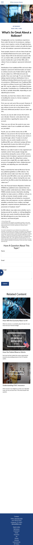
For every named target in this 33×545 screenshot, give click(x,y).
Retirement (16, 529)
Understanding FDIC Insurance (14, 385)
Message (4, 270)
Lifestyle (16, 540)
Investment (16, 531)
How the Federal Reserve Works (14, 352)
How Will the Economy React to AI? (15, 320)
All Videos (16, 544)
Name (3, 251)
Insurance (16, 534)
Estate (16, 532)
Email (2, 260)
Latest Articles (16, 542)
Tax (16, 536)
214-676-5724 (18, 518)
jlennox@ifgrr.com (16, 524)
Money (16, 538)
